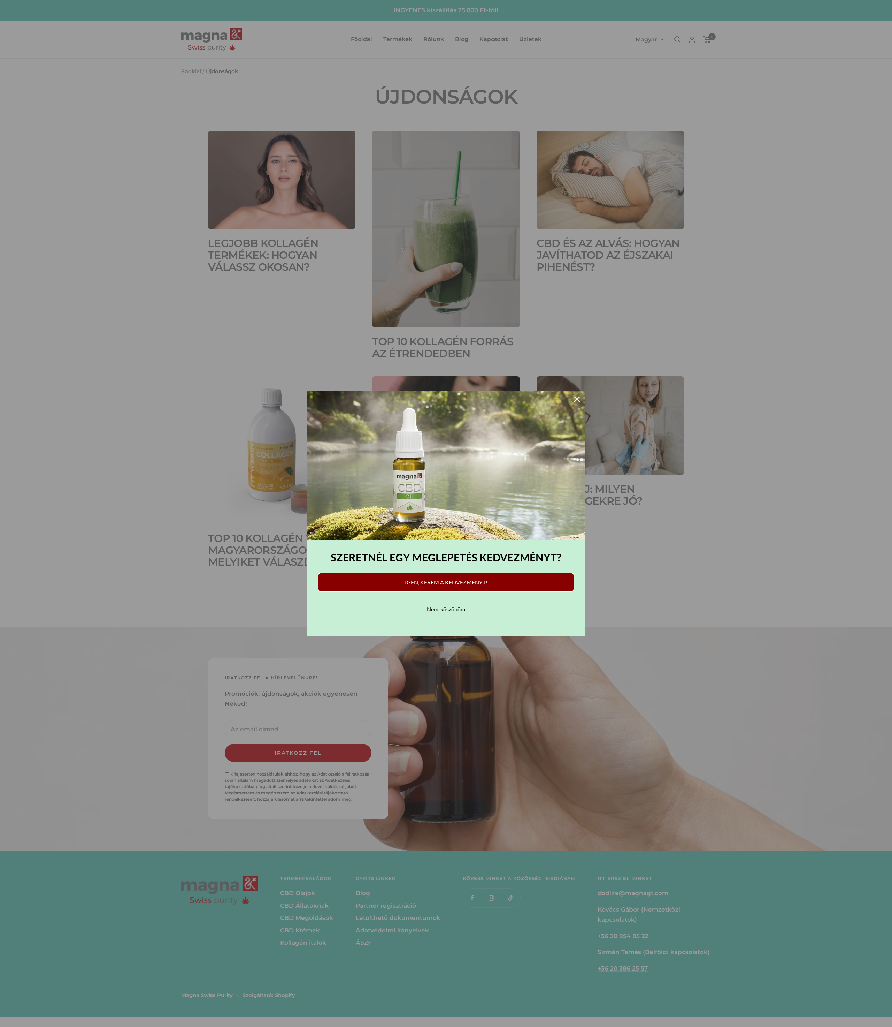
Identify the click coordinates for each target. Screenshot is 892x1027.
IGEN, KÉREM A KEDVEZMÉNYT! (446, 582)
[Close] (577, 399)
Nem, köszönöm (446, 609)
